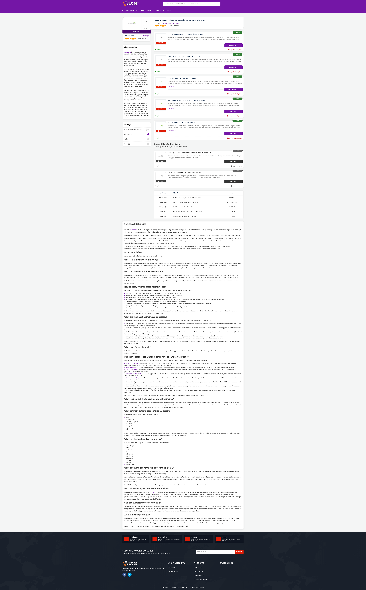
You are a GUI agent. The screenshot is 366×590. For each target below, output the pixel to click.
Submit (238, 551)
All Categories (130, 10)
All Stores (172, 567)
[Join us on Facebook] (124, 575)
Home (143, 10)
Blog (169, 10)
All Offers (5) (128, 134)
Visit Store (136, 31)
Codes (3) (127, 139)
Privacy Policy (199, 575)
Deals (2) (127, 144)
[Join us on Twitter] (130, 575)
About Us (151, 10)
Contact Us (160, 10)
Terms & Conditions (201, 579)
